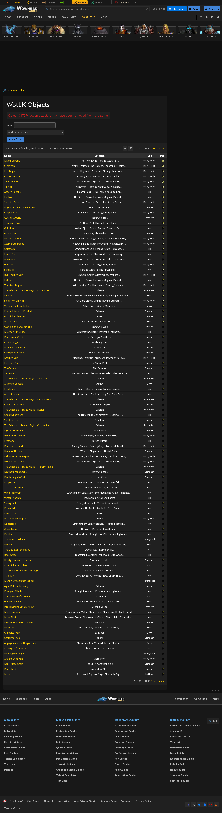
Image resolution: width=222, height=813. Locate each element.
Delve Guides (11, 731)
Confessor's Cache (14, 404)
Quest (149, 383)
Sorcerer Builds (179, 775)
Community (69, 17)
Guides (52, 17)
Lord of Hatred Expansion (185, 725)
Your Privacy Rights (85, 801)
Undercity (99, 565)
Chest (149, 306)
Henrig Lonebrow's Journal (18, 560)
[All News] (7, 2)
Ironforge (99, 674)
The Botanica (120, 373)
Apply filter (15, 139)
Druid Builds (177, 753)
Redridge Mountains (98, 186)
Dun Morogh (97, 212)
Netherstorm (116, 243)
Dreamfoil (9, 508)
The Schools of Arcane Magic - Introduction (27, 290)
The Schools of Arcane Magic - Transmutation (28, 466)
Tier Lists (9, 764)
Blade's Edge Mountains (95, 243)
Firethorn (9, 440)
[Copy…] (125, 148)
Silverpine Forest (93, 259)
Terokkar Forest (91, 357)
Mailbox (8, 674)
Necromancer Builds (182, 758)
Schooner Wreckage (14, 539)
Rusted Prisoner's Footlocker (19, 311)
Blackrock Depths (115, 446)
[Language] (217, 17)
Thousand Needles (114, 165)
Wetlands (115, 186)
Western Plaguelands (91, 451)
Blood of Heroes (13, 451)
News (8, 17)
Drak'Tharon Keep (102, 191)
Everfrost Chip (11, 363)
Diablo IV (124, 2)
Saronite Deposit (13, 202)
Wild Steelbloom (12, 492)
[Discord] (187, 804)
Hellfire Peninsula (79, 238)
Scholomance (99, 596)
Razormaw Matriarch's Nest (19, 622)
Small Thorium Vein (14, 300)
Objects (24, 90)
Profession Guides (14, 747)
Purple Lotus (11, 321)
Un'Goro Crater (86, 274)
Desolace (97, 171)
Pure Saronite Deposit (15, 518)
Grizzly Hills (110, 435)
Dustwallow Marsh (77, 295)
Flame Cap (9, 254)
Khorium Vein (11, 357)
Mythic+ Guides (13, 742)
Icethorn (8, 280)
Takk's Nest (10, 368)
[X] (193, 804)
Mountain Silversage (15, 331)
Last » (161, 148)
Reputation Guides (67, 753)
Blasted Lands (110, 388)
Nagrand (77, 243)
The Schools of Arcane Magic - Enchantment (27, 399)
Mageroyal (9, 482)
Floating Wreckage (14, 653)
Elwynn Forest (112, 212)
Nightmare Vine (12, 611)
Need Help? (16, 801)
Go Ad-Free (88, 17)
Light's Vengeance (13, 430)
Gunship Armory (12, 217)
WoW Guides (11, 720)
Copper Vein (10, 212)
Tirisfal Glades (111, 451)
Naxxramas (99, 347)
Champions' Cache (14, 352)
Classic (51, 2)
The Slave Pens (115, 394)
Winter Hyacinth (12, 497)
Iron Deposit (10, 171)
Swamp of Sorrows (119, 295)
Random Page (108, 801)
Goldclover (9, 228)
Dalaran (99, 290)
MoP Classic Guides (68, 720)
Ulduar (116, 191)
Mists (98, 2)
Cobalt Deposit (12, 176)
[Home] (22, 9)
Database (23, 17)
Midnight (9, 769)
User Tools (33, 801)
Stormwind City (85, 643)
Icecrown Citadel (99, 217)
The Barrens (96, 165)
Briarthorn (9, 259)
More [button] (104, 17)
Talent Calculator (14, 758)
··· (107, 2)
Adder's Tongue (12, 191)
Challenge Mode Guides (70, 769)
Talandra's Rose (12, 222)
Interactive (149, 290)
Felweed (8, 544)
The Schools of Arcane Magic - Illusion (24, 409)
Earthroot (9, 627)
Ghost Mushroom (13, 414)
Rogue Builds (177, 769)
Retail (34, 2)
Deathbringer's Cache (15, 471)
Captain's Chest (12, 637)
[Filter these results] (130, 148)
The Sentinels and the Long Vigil (21, 570)
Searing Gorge (85, 388)
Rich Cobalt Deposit (14, 435)
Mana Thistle (11, 617)
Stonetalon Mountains (99, 492)
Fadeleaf (8, 534)
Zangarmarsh (96, 238)
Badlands (84, 264)
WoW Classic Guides (127, 720)
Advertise (64, 801)
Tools (36, 698)
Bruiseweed (10, 554)
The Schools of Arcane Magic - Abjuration (26, 378)
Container (149, 207)
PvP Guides (121, 758)
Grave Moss (10, 528)
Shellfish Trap (11, 420)
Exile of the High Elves (15, 565)
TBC (67, 2)
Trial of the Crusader (99, 207)
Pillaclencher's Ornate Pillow (19, 606)
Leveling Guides (13, 736)
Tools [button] (38, 17)
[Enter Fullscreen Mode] (200, 17)
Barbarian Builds (179, 747)
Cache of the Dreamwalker (18, 326)
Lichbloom (9, 197)
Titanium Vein (11, 181)
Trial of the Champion (99, 404)
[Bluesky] (199, 804)
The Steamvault (97, 254)
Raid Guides (11, 753)
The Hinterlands (88, 160)
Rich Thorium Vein (13, 274)
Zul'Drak (97, 176)
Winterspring (101, 274)
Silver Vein (9, 165)
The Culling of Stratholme (99, 337)
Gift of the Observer (14, 316)
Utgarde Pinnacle (113, 197)
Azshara (111, 160)
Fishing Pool (149, 539)
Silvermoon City (106, 549)
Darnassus (90, 549)
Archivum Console (13, 383)
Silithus (97, 300)
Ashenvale (81, 186)
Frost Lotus (10, 513)
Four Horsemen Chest (15, 347)
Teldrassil (99, 627)
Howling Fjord (84, 176)
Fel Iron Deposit (12, 238)
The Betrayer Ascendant (17, 549)
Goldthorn (9, 248)
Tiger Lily (9, 575)
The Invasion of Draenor (17, 596)
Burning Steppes (114, 285)
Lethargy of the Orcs (15, 648)
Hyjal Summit (99, 658)
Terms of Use (12, 808)
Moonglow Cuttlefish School (19, 580)
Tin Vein (8, 186)
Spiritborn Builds (179, 780)
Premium (126, 801)
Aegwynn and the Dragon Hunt (20, 643)
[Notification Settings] (206, 17)
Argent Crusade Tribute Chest (19, 207)
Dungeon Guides (65, 736)
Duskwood (77, 259)
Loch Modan (102, 482)
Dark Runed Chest (13, 337)
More (216, 698)
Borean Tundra (111, 176)
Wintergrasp (93, 181)
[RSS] (216, 804)
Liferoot (8, 295)
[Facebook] (204, 804)
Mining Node (149, 160)
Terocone (9, 373)
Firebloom (9, 388)
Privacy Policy (143, 801)
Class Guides (11, 725)
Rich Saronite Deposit (15, 461)
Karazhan (112, 487)
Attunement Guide (126, 725)
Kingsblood (10, 523)
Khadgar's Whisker (14, 591)
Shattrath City (112, 674)
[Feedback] (212, 17)
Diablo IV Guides (180, 720)
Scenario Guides (65, 764)
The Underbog (114, 254)
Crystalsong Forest (99, 342)
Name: (10, 125)
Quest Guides (64, 747)
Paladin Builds (178, 764)
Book (149, 487)
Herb (149, 191)
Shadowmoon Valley (115, 238)
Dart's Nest (10, 669)
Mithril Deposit (12, 160)
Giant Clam (10, 233)
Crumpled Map (12, 632)
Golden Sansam (12, 601)
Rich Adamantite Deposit (17, 456)
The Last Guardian (14, 487)
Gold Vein (9, 264)
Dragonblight (99, 430)
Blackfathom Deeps (105, 233)
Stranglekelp (10, 503)
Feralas (99, 248)
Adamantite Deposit (14, 243)
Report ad (215, 690)
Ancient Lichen (12, 394)
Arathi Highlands (80, 165)
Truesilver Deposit (13, 285)
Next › (154, 148)
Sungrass (9, 269)
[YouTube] (210, 804)
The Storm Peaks (110, 181)
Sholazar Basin (83, 191)
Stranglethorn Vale (112, 171)
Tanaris (102, 160)
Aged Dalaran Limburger (17, 586)
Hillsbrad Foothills (113, 523)
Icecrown (81, 181)
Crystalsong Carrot (14, 342)
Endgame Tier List (181, 736)
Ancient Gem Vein (13, 658)
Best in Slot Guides (126, 731)
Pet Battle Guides (66, 758)
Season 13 (176, 731)
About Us (49, 801)
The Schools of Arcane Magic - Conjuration (27, 425)
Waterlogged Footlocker (17, 305)
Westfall (114, 482)
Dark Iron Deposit (13, 446)
